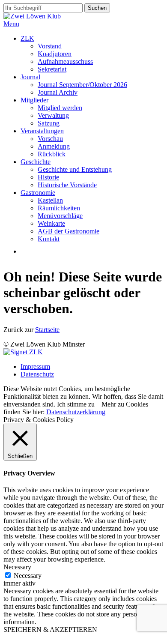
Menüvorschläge (60, 215)
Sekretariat (52, 69)
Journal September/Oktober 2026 (82, 84)
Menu (11, 23)
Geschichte (36, 161)
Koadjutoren (55, 53)
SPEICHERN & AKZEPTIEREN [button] (50, 629)
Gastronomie (38, 192)
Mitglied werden (60, 107)
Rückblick (52, 154)
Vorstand (50, 46)
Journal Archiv (58, 92)
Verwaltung (53, 115)
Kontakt (49, 238)
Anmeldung (54, 146)
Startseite (47, 329)
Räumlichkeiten (59, 208)
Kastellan (50, 200)
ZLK (27, 38)
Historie (48, 177)
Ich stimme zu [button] (76, 404)
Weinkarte (51, 223)
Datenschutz (37, 374)
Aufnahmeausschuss (65, 61)
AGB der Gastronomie (68, 231)
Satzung (49, 123)
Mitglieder (34, 100)
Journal (30, 77)
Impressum (35, 366)
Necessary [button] (17, 567)
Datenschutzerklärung (75, 412)
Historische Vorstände (67, 184)
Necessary (28, 575)
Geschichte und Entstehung (75, 169)
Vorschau (50, 138)
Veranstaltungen (42, 131)
